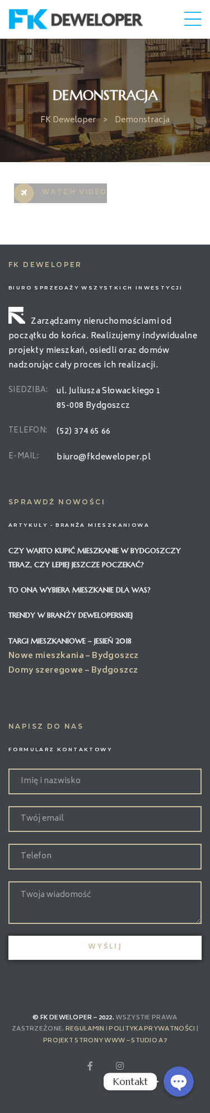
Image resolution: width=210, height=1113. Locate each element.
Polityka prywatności (152, 1029)
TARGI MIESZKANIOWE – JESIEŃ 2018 (70, 641)
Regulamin (85, 1029)
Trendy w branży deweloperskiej (70, 615)
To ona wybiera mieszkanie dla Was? (79, 590)
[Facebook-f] (90, 1065)
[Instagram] (119, 1065)
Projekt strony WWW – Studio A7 (105, 1041)
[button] (60, 193)
